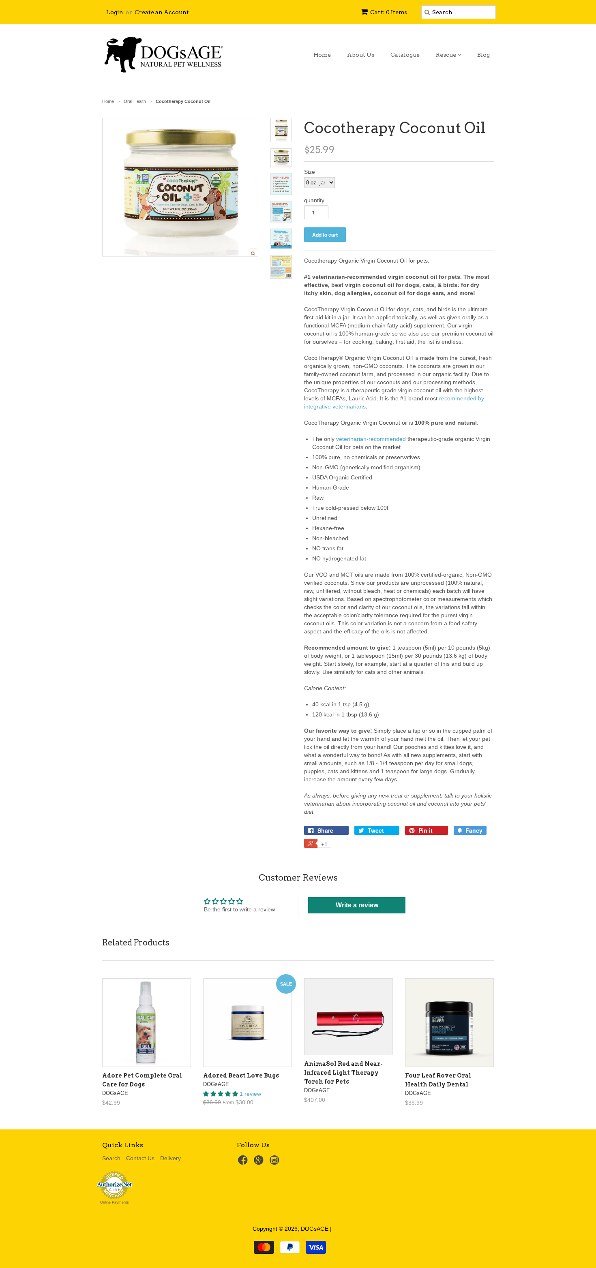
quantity (314, 200)
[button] (221, 1094)
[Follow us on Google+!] (260, 1162)
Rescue (446, 54)
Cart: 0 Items (388, 12)
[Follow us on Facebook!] (244, 1162)
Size (309, 172)
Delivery (170, 1158)
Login (114, 12)
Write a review (357, 905)
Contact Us (140, 1158)
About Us (360, 54)
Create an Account (162, 12)
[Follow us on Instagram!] (276, 1162)
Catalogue (405, 54)
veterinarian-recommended (371, 439)
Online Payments (114, 1202)
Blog (483, 54)
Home (322, 54)
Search (111, 1158)
